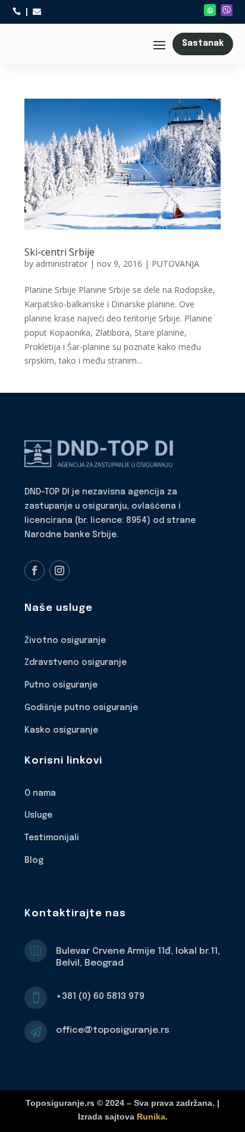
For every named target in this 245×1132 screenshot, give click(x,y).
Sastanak (203, 43)
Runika (151, 1116)
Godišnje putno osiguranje (81, 708)
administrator (61, 263)
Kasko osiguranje (61, 730)
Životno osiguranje (65, 640)
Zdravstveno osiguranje (75, 662)
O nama (40, 793)
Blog (33, 860)
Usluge (38, 815)
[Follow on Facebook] (34, 570)
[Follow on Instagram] (59, 570)
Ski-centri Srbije (59, 251)
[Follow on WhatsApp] (210, 10)
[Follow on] (227, 10)
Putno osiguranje (61, 685)
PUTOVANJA (175, 263)
